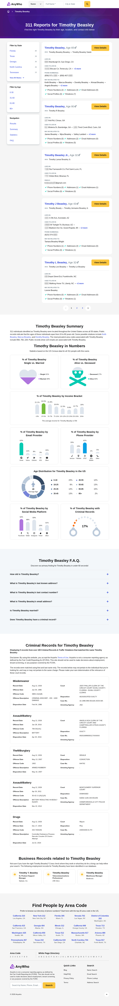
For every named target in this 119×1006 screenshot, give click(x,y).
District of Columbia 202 (100, 917)
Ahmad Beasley (97, 82)
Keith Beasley (50, 82)
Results (13, 124)
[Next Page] (88, 308)
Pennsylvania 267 (19, 940)
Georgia (13, 62)
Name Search (92, 970)
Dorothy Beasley (81, 82)
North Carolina (16, 67)
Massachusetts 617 (79, 933)
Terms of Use (63, 658)
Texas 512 (59, 933)
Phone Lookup (92, 978)
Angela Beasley (51, 86)
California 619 (59, 940)
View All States (15, 78)
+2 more (63, 86)
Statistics (13, 135)
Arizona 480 (100, 933)
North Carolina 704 (80, 940)
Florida (13, 51)
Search (49, 985)
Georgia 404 (39, 926)
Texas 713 (100, 926)
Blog (65, 970)
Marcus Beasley (65, 82)
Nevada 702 (80, 916)
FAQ (12, 141)
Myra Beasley (65, 134)
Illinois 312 (59, 926)
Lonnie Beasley (51, 290)
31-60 (12, 98)
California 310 (19, 916)
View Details (100, 48)
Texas (12, 56)
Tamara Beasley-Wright (54, 242)
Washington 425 (19, 933)
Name (33, 4)
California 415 (19, 926)
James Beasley (51, 134)
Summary (14, 129)
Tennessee (14, 72)
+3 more (77, 69)
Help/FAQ (67, 974)
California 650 (39, 933)
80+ (11, 109)
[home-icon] (8, 11)
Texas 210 (39, 940)
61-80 (12, 103)
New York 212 (39, 916)
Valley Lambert (80, 134)
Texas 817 (100, 940)
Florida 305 (59, 916)
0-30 (11, 92)
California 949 (80, 926)
